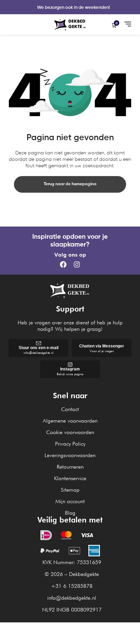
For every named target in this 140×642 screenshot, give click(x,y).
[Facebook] (63, 264)
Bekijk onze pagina (70, 374)
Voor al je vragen (102, 351)
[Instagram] (76, 264)
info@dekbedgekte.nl (38, 352)
